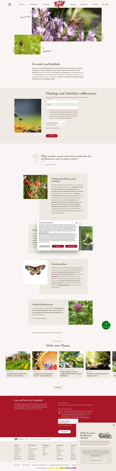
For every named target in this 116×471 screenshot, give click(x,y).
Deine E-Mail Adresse (65, 409)
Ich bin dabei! (52, 135)
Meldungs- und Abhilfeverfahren (39, 465)
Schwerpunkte (45, 453)
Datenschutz (17, 465)
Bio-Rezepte (60, 445)
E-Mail (48, 104)
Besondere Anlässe (60, 450)
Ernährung (44, 447)
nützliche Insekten (64, 285)
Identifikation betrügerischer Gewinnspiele (59, 465)
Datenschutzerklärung (96, 455)
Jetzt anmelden (64, 431)
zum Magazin (58, 387)
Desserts (58, 453)
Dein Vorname (63, 403)
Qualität (16, 453)
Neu (29, 447)
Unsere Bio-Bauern (17, 456)
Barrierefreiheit (26, 465)
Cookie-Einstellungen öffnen (96, 460)
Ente (57, 456)
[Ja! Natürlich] (60, 5)
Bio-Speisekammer (32, 455)
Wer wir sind (16, 455)
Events (44, 455)
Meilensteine (16, 450)
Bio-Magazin (46, 445)
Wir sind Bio (16, 447)
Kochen (44, 450)
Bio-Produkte (32, 445)
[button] (21, 4)
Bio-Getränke (30, 453)
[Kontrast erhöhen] (9, 4)
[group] (18, 364)
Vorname (49, 99)
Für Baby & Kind (31, 450)
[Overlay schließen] (113, 425)
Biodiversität (54, 276)
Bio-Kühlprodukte (31, 456)
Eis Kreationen (59, 455)
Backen (58, 447)
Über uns (16, 445)
